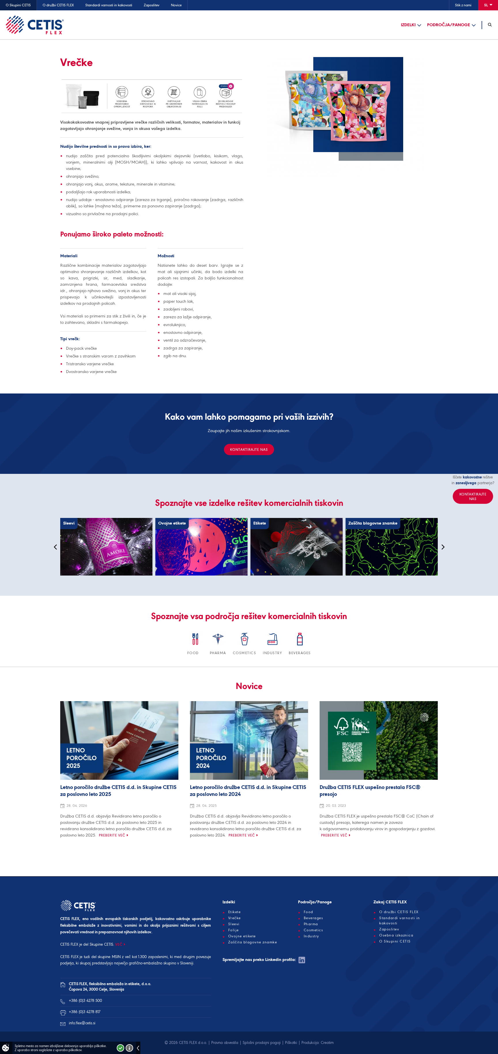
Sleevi (234, 924)
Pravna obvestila (224, 1042)
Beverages (313, 918)
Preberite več (112, 835)
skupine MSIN (109, 957)
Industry (311, 936)
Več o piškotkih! (129, 1048)
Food (308, 912)
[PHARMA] (218, 646)
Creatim (327, 1042)
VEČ (118, 944)
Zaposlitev (151, 5)
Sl (486, 5)
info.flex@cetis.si (82, 1023)
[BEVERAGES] (300, 646)
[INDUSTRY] (273, 646)
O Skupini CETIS (18, 5)
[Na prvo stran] (35, 24)
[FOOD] (195, 646)
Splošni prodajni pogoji (262, 1042)
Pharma (311, 924)
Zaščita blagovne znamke (252, 942)
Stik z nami (463, 5)
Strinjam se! (120, 1048)
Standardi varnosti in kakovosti (108, 5)
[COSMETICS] (245, 646)
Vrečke (234, 918)
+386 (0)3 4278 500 (85, 1000)
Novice (176, 5)
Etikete (234, 912)
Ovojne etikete (242, 936)
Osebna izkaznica (396, 935)
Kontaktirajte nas (249, 449)
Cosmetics (313, 930)
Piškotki (291, 1042)
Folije (233, 930)
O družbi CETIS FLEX (58, 5)
